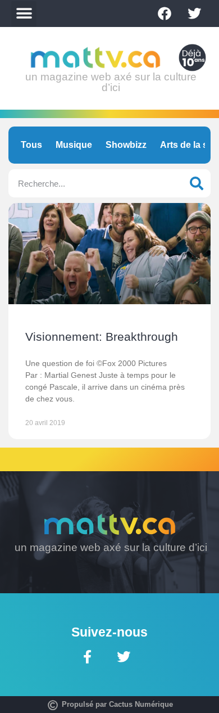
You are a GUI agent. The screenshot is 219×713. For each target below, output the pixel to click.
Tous (31, 145)
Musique (74, 145)
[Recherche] (196, 183)
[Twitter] (194, 13)
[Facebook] (164, 13)
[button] (23, 13)
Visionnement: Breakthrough (101, 336)
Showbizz (126, 145)
